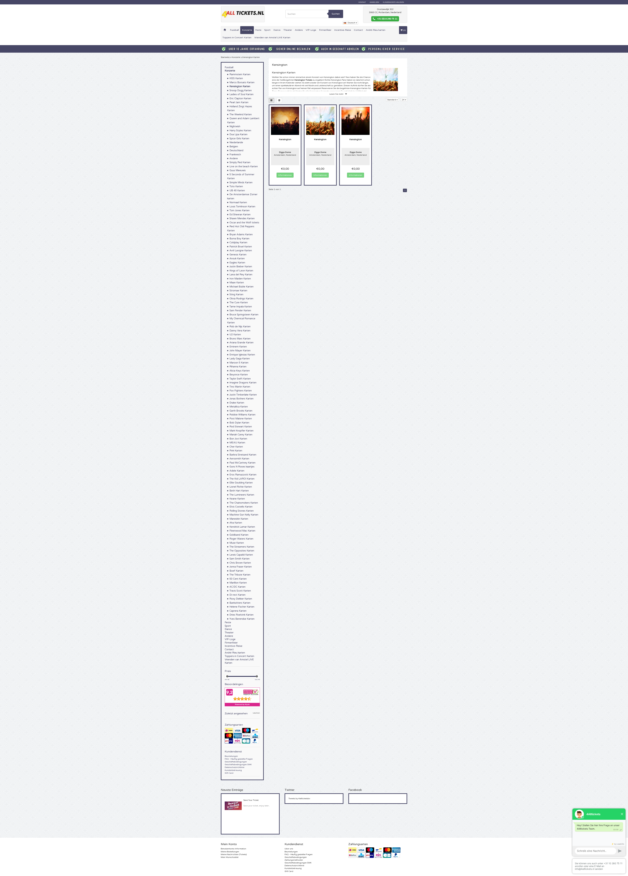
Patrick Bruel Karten (240, 246)
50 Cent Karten (238, 578)
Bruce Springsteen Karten (243, 314)
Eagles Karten (237, 262)
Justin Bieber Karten (240, 266)
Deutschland (236, 150)
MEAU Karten (237, 442)
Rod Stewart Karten (240, 426)
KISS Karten (236, 78)
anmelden (374, 2)
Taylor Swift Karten (240, 378)
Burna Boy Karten (239, 238)
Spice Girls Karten (239, 138)
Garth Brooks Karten (240, 410)
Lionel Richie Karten (240, 486)
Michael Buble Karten (241, 286)
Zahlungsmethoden (294, 860)
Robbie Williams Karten (242, 414)
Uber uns (289, 849)
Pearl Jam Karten (238, 102)
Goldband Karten (238, 534)
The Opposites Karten (241, 550)
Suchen (336, 13)
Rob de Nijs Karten (240, 326)
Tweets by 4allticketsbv (299, 798)
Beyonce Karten (238, 374)
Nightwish (234, 126)
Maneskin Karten (238, 518)
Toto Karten (236, 186)
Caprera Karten (237, 611)
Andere (299, 30)
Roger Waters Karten (241, 538)
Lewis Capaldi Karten (241, 554)
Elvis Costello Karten (241, 506)
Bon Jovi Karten (238, 438)
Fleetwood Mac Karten (242, 530)
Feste (258, 30)
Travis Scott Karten (240, 590)
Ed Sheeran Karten (240, 214)
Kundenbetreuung (233, 770)
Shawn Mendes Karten (242, 218)
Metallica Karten (238, 406)
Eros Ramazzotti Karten (242, 474)
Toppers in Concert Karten (236, 37)
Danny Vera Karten (239, 330)
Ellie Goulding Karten (241, 482)
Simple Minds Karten (241, 182)
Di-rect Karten (237, 594)
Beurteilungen (231, 756)
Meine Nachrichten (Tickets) (234, 854)
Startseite (225, 57)
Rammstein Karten (239, 74)
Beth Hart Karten (239, 490)
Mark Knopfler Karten (241, 430)
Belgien (233, 146)
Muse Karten (236, 542)
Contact (358, 30)
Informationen (285, 175)
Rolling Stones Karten (241, 510)
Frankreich (235, 154)
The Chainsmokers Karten (243, 502)
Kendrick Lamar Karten (242, 526)
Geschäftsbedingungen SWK (238, 764)
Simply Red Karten (239, 162)
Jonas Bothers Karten (241, 398)
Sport (267, 30)
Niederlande (236, 142)
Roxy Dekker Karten (240, 598)
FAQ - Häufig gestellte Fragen (239, 759)
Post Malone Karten (240, 418)
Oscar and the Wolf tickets (244, 222)
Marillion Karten (238, 582)
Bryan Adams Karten (241, 234)
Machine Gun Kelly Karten (243, 514)
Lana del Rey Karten (240, 274)
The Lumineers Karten (241, 494)
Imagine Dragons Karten (242, 382)
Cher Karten (236, 446)
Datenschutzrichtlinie (234, 767)
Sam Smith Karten (239, 558)
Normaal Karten (238, 202)
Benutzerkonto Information (233, 849)
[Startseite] (224, 30)
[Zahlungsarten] (242, 736)
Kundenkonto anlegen (393, 2)
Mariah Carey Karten (240, 434)
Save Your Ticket (251, 800)
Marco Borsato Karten (241, 82)
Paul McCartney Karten (242, 462)
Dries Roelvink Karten (241, 614)
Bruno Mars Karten (240, 338)
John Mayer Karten (240, 350)
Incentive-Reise (342, 30)
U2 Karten (235, 334)
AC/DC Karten (237, 586)
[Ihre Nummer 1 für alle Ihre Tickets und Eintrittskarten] (243, 14)
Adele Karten (236, 470)
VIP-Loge (311, 30)
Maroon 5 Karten (238, 362)
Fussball (234, 30)
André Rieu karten (375, 30)
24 (403, 100)
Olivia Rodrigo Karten (241, 298)
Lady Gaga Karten (239, 358)
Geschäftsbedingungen (236, 762)
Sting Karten (236, 294)
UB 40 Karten (237, 190)
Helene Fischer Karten (241, 606)
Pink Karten (235, 450)
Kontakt (362, 2)
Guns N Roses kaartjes (241, 466)
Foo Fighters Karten (240, 390)
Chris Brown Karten (240, 562)
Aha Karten (235, 522)
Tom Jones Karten (239, 210)
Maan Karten (236, 282)
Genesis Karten (237, 254)
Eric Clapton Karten (240, 98)
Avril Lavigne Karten (240, 250)
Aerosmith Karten (239, 458)
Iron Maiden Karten (240, 278)
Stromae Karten (238, 290)
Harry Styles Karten (240, 130)
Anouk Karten (237, 258)
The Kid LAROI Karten (241, 478)
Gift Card (229, 773)
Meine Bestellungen (230, 851)
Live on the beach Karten (243, 166)
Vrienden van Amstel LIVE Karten (272, 37)
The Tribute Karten (239, 574)
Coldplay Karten (238, 242)
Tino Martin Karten (239, 386)
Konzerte (247, 30)
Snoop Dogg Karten (240, 90)
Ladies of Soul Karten (241, 94)
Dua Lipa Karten (238, 134)
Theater (287, 30)
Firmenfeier (325, 30)
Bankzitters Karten (239, 602)
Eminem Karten (238, 346)
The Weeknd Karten (240, 114)
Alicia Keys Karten (239, 370)
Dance (276, 30)
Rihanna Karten (237, 366)
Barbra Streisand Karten (242, 454)
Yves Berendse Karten (241, 619)
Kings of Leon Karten (241, 270)
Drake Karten (236, 402)
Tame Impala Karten (240, 306)
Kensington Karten (251, 57)
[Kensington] (285, 121)
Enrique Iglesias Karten (242, 354)
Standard (391, 100)
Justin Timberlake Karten (243, 394)
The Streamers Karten (241, 546)
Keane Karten (237, 498)
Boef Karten (236, 570)
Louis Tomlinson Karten (242, 206)
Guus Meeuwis (237, 170)
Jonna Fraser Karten (240, 566)
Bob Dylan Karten (239, 422)
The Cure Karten (238, 302)
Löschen (256, 713)
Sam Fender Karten (240, 310)
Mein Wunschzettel (229, 857)
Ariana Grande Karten (241, 342)
